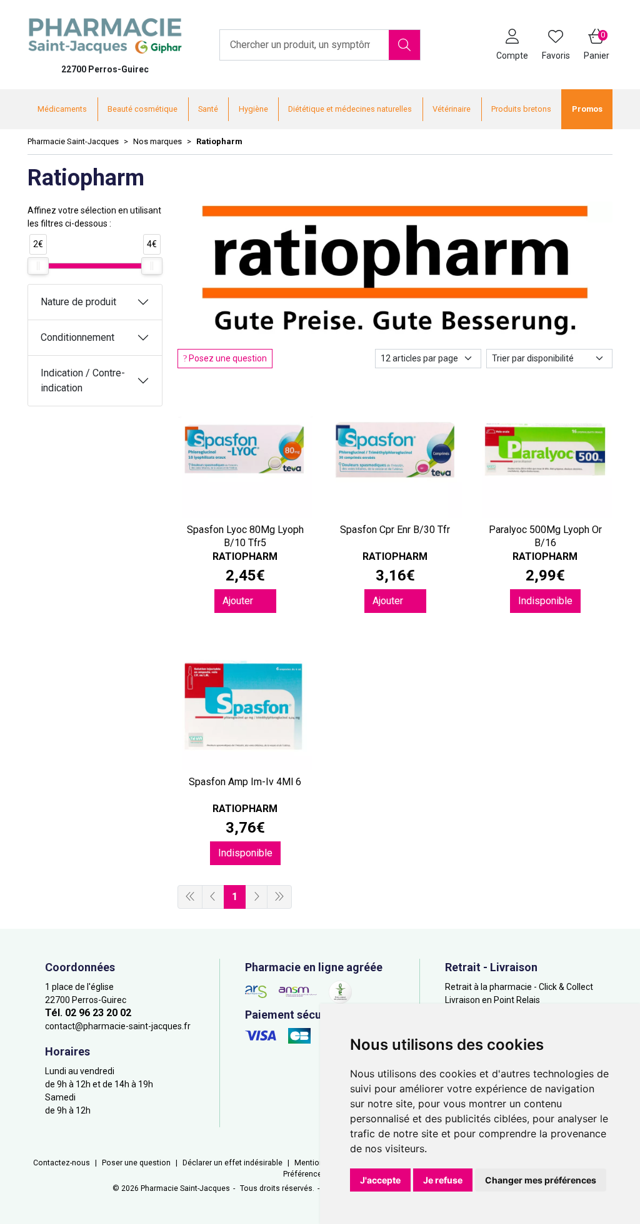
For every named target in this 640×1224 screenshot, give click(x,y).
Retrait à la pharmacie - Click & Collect (519, 987)
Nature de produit (78, 302)
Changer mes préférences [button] (540, 1180)
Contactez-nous (61, 1162)
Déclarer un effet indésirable (232, 1162)
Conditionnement (77, 337)
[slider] (38, 266)
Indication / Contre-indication (83, 380)
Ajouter (239, 601)
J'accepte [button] (380, 1180)
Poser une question (136, 1162)
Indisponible (545, 601)
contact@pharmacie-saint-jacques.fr (118, 1026)
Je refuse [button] (442, 1180)
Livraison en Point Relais (492, 1000)
